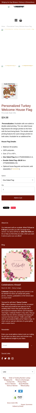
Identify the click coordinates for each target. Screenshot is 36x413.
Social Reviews (23, 384)
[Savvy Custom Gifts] (18, 11)
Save (14, 207)
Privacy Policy (22, 382)
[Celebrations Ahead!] (18, 265)
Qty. (3, 185)
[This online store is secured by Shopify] (18, 399)
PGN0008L (15, 169)
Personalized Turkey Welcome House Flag (19, 26)
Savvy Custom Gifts (12, 403)
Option (4, 175)
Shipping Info (8, 380)
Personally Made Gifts (9, 113)
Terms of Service (10, 384)
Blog (4, 378)
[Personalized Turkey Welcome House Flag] (18, 45)
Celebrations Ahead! (11, 285)
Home (3, 26)
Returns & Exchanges (22, 380)
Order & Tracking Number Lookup (19, 378)
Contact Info (10, 382)
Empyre (23, 404)
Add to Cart (18, 198)
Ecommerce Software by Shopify (22, 405)
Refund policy (25, 386)
